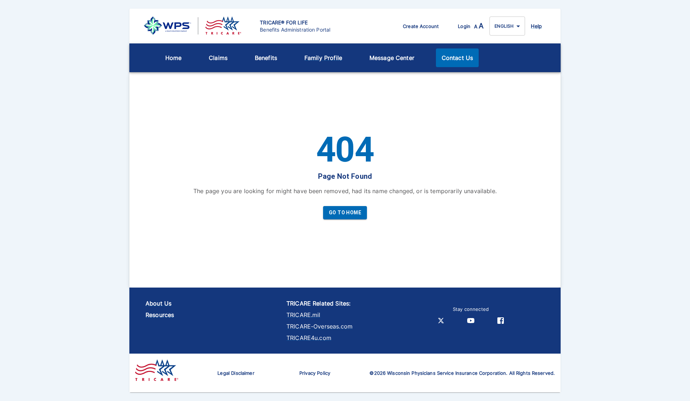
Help (536, 26)
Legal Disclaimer (235, 373)
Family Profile (323, 57)
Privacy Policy (314, 373)
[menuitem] (174, 57)
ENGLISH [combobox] (504, 26)
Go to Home (345, 212)
